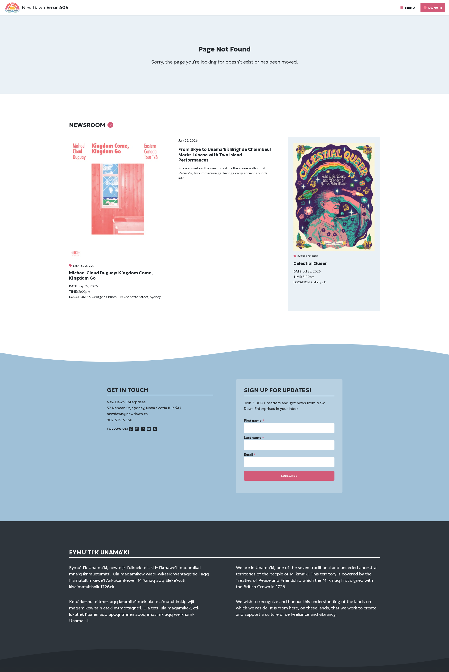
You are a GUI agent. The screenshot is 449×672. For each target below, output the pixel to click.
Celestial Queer (310, 263)
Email (250, 454)
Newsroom (88, 125)
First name (254, 420)
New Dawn (33, 7)
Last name (254, 437)
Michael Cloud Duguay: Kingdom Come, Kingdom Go (111, 275)
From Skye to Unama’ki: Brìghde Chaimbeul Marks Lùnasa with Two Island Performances (224, 155)
